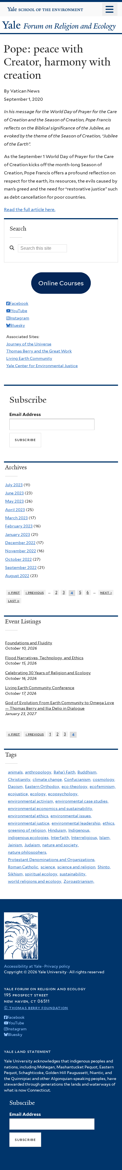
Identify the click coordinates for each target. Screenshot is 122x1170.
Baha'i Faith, (65, 772)
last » (14, 601)
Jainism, (15, 845)
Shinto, (104, 867)
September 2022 (21, 567)
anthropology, (38, 772)
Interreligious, (84, 837)
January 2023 (17, 534)
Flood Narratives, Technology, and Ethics (44, 658)
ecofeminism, (102, 786)
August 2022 (17, 575)
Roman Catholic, (23, 867)
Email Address (25, 414)
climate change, (48, 779)
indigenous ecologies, (28, 837)
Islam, (104, 837)
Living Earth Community (29, 358)
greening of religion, (27, 830)
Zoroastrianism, (79, 881)
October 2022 (18, 559)
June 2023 (14, 493)
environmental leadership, (76, 823)
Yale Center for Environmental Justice (42, 365)
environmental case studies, (81, 801)
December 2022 (20, 542)
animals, (16, 772)
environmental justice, (29, 823)
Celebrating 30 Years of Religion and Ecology (48, 673)
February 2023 (19, 526)
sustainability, (73, 874)
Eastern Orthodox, (42, 786)
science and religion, (76, 867)
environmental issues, (71, 816)
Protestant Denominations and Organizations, (51, 859)
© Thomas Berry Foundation (36, 1007)
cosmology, (104, 779)
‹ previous (35, 592)
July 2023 (14, 485)
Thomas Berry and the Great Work (39, 351)
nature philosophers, (27, 852)
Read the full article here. (29, 209)
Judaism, (32, 845)
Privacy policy (57, 966)
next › (106, 592)
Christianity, (19, 779)
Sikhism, (16, 874)
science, (48, 867)
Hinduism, (57, 830)
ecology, (38, 794)
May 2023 (14, 501)
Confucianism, (77, 779)
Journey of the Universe (28, 344)
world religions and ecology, (35, 881)
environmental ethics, (28, 816)
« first (14, 592)
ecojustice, (18, 794)
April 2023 (15, 509)
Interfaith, (60, 837)
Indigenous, (79, 830)
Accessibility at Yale (23, 966)
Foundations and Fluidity (28, 643)
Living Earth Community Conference (39, 687)
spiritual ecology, (41, 874)
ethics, (109, 823)
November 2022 (20, 551)
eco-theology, (75, 786)
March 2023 (16, 518)
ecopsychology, (63, 794)
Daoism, (16, 786)
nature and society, (60, 845)
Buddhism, (87, 772)
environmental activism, (31, 801)
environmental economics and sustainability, (50, 808)
